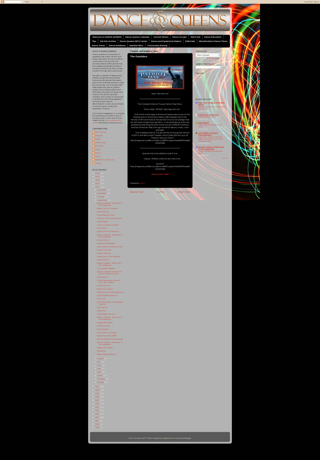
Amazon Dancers (104, 250)
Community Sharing (157, 45)
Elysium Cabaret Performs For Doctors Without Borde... (109, 273)
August (100, 358)
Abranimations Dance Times (213, 41)
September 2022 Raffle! (107, 336)
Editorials (190, 41)
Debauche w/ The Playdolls (108, 257)
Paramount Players (105, 289)
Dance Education (212, 37)
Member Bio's (136, 45)
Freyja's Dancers (104, 253)
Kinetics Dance (103, 240)
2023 (97, 183)
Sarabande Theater (105, 323)
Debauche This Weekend (107, 231)
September (102, 200)
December (102, 190)
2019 (97, 393)
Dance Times (98, 45)
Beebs (98, 139)
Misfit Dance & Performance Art (110, 292)
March (100, 375)
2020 (97, 390)
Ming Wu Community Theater (109, 218)
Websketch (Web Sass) (105, 160)
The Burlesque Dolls (105, 215)
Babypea (99, 135)
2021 (97, 386)
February (101, 379)
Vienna (98, 156)
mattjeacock (167, 438)
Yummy (98, 163)
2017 (97, 400)
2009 (97, 427)
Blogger (187, 438)
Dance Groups (179, 37)
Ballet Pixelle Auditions (106, 354)
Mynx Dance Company (106, 332)
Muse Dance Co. (104, 286)
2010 (97, 424)
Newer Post (137, 191)
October (101, 197)
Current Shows (161, 37)
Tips (94, 41)
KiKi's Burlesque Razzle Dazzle (110, 339)
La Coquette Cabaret (106, 268)
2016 (97, 404)
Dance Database (117, 45)
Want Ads (195, 37)
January (100, 382)
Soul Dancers (102, 277)
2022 (97, 187)
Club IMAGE (102, 228)
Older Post (184, 191)
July (99, 362)
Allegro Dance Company (107, 208)
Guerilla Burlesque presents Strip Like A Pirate (108, 281)
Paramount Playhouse (208, 115)
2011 (97, 421)
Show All (225, 158)
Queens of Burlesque (106, 243)
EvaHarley (99, 146)
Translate (215, 58)
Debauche (101, 311)
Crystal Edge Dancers (106, 314)
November (102, 193)
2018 (97, 397)
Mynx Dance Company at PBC (110, 247)
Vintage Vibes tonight (207, 117)
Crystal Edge (102, 221)
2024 (97, 180)
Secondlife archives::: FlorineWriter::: (208, 134)
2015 (97, 407)
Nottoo (98, 153)
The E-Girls (101, 299)
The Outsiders (103, 329)
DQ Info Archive (108, 41)
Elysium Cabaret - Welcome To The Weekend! (109, 204)
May (99, 369)
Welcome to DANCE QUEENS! (107, 37)
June (99, 365)
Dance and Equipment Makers (166, 41)
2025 (97, 177)
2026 (97, 173)
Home (160, 191)
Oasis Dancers (103, 212)
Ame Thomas (100, 132)
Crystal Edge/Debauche (107, 295)
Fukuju (98, 149)
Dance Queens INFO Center (133, 41)
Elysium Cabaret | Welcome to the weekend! (211, 148)
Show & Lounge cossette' (108, 225)
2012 (97, 417)
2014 (97, 410)
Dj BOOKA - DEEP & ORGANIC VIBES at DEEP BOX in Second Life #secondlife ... (210, 139)
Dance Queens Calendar (137, 37)
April (99, 372)
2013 (97, 414)
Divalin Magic (100, 142)
